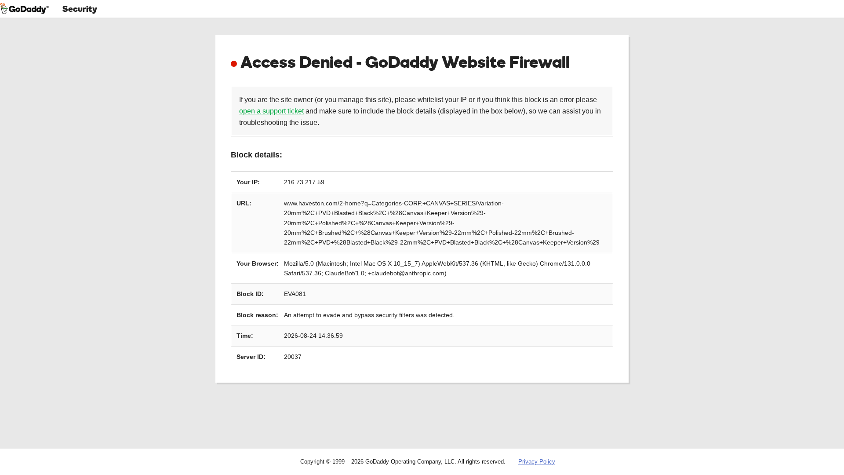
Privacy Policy (536, 461)
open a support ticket (271, 111)
